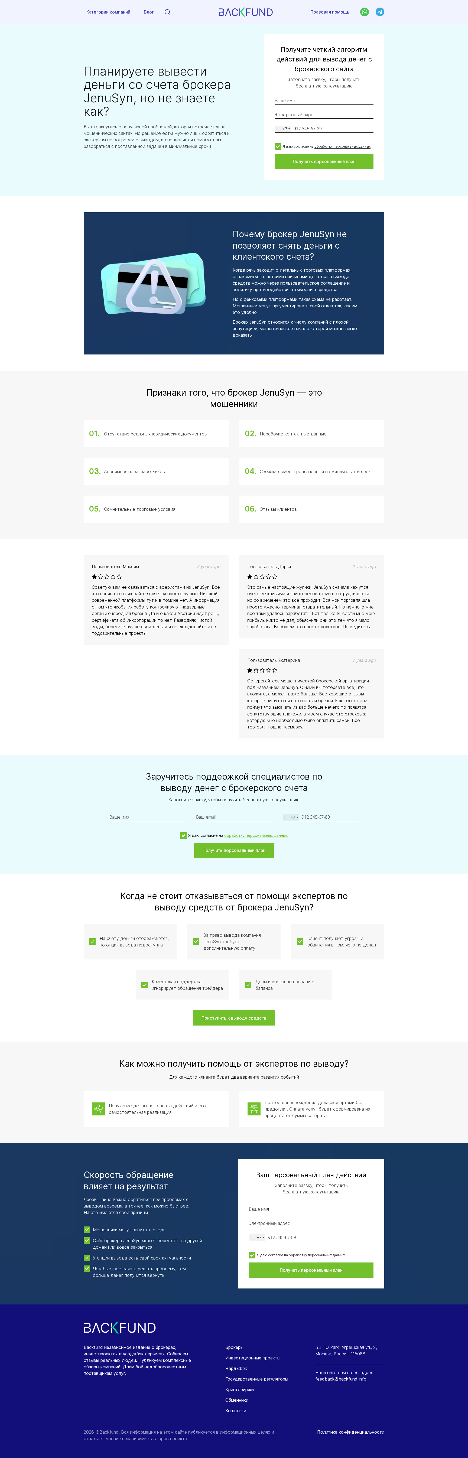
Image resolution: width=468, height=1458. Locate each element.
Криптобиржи (239, 1389)
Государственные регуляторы (256, 1379)
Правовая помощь (329, 12)
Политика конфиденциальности (350, 1432)
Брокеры (234, 1347)
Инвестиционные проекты (252, 1358)
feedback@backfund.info (340, 1379)
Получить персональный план (324, 161)
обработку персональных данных (342, 146)
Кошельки (235, 1410)
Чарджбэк (236, 1368)
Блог (149, 12)
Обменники (236, 1400)
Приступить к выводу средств (234, 1018)
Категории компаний (108, 12)
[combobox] (283, 129)
